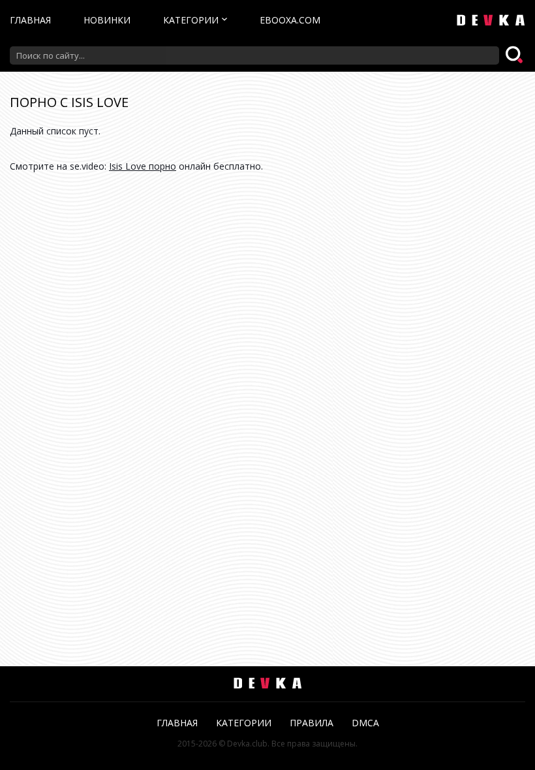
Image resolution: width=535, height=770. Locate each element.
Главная (30, 20)
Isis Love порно (142, 166)
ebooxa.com (290, 20)
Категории (191, 20)
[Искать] (515, 55)
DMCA (365, 722)
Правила (311, 722)
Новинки (107, 20)
